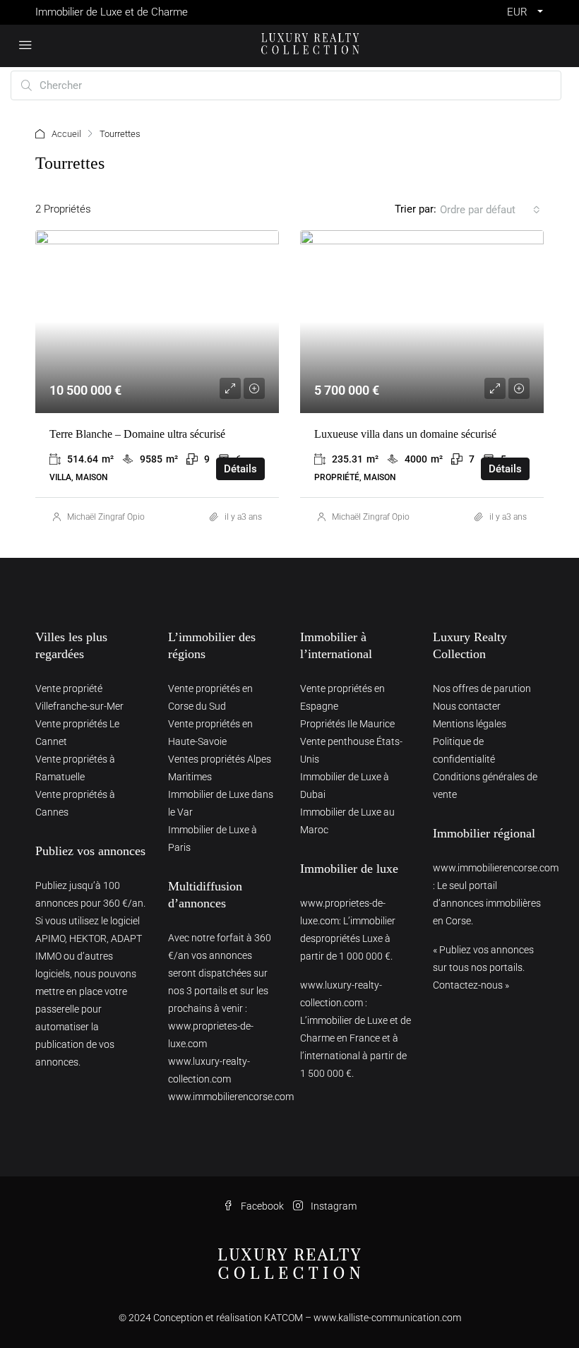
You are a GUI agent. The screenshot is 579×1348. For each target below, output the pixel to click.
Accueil (66, 134)
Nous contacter (467, 706)
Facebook (262, 1206)
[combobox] (490, 210)
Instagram (333, 1206)
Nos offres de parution (482, 688)
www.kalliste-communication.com (387, 1317)
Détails (240, 469)
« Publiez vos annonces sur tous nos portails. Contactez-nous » (483, 967)
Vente (140, 251)
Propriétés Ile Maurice (347, 723)
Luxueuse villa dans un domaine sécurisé (405, 434)
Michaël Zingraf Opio (106, 517)
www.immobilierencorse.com (231, 1096)
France (182, 251)
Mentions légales (469, 723)
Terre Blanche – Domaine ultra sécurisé (137, 434)
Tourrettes (235, 251)
